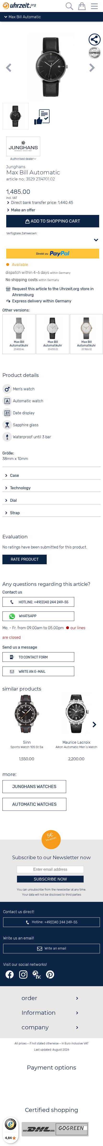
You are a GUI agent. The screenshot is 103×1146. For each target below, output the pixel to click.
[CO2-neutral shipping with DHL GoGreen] (55, 1129)
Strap (15, 513)
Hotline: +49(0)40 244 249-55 (43, 602)
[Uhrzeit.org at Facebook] (9, 974)
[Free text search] (69, 7)
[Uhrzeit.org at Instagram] (23, 974)
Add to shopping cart (55, 221)
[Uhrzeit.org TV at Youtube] (36, 974)
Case (15, 475)
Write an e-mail (32, 672)
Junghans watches (34, 786)
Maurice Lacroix (76, 742)
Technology (21, 488)
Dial (14, 500)
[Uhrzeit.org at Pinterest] (50, 974)
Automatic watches (34, 804)
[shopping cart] (82, 7)
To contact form (33, 657)
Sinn (27, 742)
